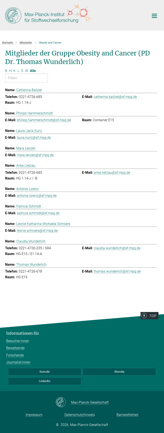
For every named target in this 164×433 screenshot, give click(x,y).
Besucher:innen (17, 341)
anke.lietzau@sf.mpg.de (112, 173)
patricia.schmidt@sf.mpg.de (38, 213)
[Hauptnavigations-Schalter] (154, 16)
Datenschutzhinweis (79, 415)
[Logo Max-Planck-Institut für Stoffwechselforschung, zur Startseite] (74, 14)
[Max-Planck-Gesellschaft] (63, 402)
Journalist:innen (18, 362)
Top (152, 316)
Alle (33, 71)
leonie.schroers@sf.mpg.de (37, 231)
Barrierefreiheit (127, 415)
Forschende (15, 355)
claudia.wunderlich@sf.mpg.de (117, 248)
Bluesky (119, 371)
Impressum (34, 415)
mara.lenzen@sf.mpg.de (35, 155)
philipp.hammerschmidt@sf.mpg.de (44, 120)
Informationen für (22, 333)
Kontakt (45, 371)
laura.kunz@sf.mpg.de (34, 138)
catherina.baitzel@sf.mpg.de (115, 97)
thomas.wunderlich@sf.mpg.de (117, 271)
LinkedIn (44, 381)
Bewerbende (15, 348)
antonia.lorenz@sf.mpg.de (37, 196)
